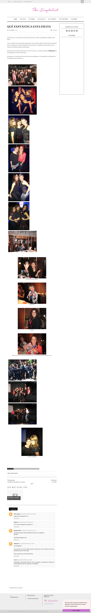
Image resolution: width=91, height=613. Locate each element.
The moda (32, 19)
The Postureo (63, 19)
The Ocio (23, 19)
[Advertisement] (71, 72)
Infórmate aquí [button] (73, 606)
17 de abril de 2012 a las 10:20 (26, 543)
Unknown (16, 543)
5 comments (54, 30)
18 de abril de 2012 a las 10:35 (24, 559)
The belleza (41, 19)
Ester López (17, 514)
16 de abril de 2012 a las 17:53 (28, 530)
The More (74, 19)
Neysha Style (17, 530)
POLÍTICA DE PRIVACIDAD (33, 598)
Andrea (16, 522)
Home (15, 19)
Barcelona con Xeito (18, 468)
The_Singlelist (11, 30)
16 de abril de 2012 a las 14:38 (28, 514)
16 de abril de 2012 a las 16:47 (25, 522)
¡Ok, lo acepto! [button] (76, 610)
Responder (16, 518)
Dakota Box (51, 50)
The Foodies (52, 19)
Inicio (32, 483)
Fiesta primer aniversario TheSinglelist (31, 468)
